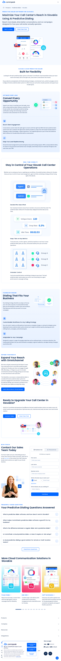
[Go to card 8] (39, 609)
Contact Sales (9, 416)
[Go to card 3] (26, 609)
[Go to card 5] (31, 609)
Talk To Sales (8, 29)
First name (34, 458)
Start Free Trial (22, 29)
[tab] (38, 449)
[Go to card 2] (23, 609)
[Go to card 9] (42, 609)
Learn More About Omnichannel (13, 389)
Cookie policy (18, 656)
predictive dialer (16, 7)
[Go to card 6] (34, 609)
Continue (45, 494)
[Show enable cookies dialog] (57, 658)
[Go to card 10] (44, 609)
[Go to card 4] (28, 609)
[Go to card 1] (18, 609)
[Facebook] (2, 646)
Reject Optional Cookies (31, 649)
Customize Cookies (31, 654)
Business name (35, 471)
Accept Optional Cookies (31, 645)
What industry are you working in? (40, 486)
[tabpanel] (45, 476)
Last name (34, 464)
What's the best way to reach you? (40, 478)
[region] (20, 650)
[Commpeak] (8, 2)
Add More (33, 483)
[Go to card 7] (36, 609)
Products (8, 7)
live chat (6, 458)
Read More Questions (30, 549)
